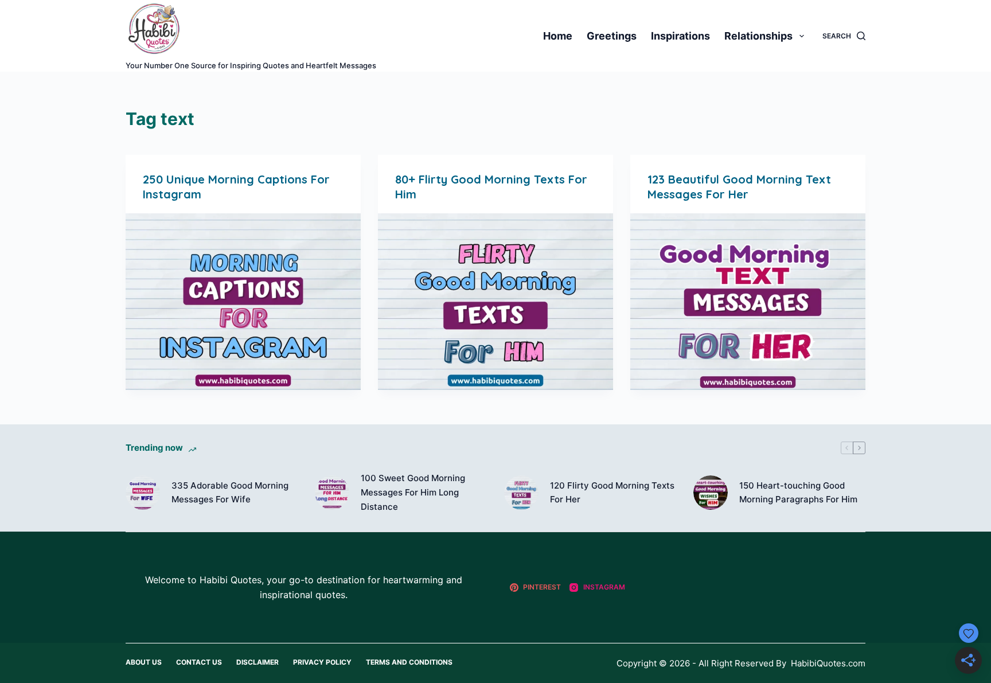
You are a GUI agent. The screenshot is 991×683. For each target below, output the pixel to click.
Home (557, 36)
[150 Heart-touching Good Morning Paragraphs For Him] (710, 492)
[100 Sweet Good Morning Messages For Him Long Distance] (332, 492)
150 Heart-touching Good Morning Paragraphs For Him (798, 492)
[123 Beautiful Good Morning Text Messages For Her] (747, 301)
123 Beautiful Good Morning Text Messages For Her (739, 186)
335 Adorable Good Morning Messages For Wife (229, 492)
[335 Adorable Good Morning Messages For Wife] (143, 492)
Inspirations (680, 36)
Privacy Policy (322, 662)
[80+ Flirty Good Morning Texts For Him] (495, 301)
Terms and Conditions (409, 662)
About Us (144, 662)
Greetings (612, 36)
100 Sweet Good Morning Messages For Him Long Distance (413, 492)
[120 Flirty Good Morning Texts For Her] (521, 492)
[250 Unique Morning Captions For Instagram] (243, 301)
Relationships (758, 36)
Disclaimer (257, 662)
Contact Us (199, 662)
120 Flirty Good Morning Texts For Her (612, 492)
